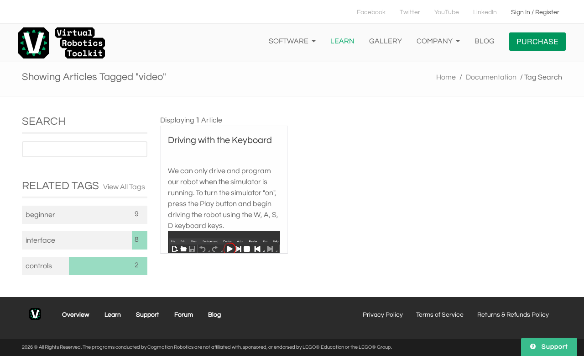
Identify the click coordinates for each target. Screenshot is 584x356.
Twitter (410, 12)
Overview (75, 315)
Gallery (385, 41)
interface (40, 240)
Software (289, 41)
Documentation (491, 77)
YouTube (446, 12)
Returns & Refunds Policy (513, 315)
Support (147, 315)
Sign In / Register (535, 12)
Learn (342, 41)
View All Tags (124, 187)
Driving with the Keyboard (220, 140)
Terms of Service (440, 315)
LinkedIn (485, 12)
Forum (183, 315)
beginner (40, 214)
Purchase (537, 41)
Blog (484, 41)
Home (446, 77)
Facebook (371, 12)
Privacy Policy (383, 315)
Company (435, 41)
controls (39, 266)
